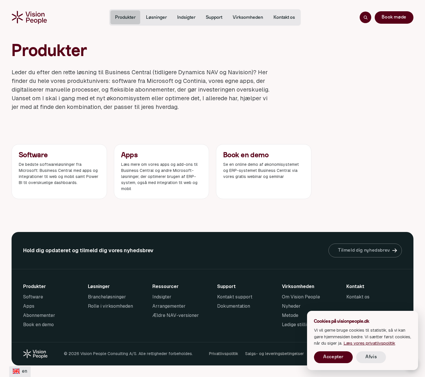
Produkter (125, 17)
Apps (28, 306)
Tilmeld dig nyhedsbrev (364, 250)
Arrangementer (169, 306)
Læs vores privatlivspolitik (369, 343)
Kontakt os (284, 17)
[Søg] (365, 17)
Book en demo (38, 324)
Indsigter (186, 17)
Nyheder (291, 306)
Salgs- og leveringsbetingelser (274, 353)
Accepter (333, 356)
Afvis (371, 356)
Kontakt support (234, 297)
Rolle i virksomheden (110, 306)
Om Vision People (301, 297)
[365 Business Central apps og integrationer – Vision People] (29, 17)
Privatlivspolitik (223, 353)
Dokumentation (233, 306)
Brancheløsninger (107, 297)
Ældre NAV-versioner (175, 315)
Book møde (394, 17)
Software (33, 297)
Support (214, 17)
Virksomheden (248, 17)
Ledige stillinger (299, 324)
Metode (290, 315)
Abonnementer (39, 315)
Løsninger (156, 17)
